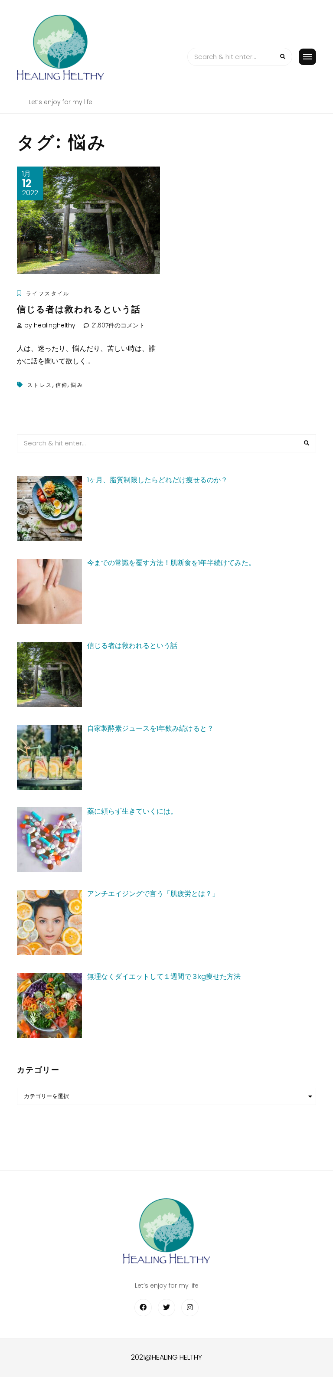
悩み (77, 385)
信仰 (62, 385)
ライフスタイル (48, 293)
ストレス (39, 385)
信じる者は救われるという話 (79, 309)
